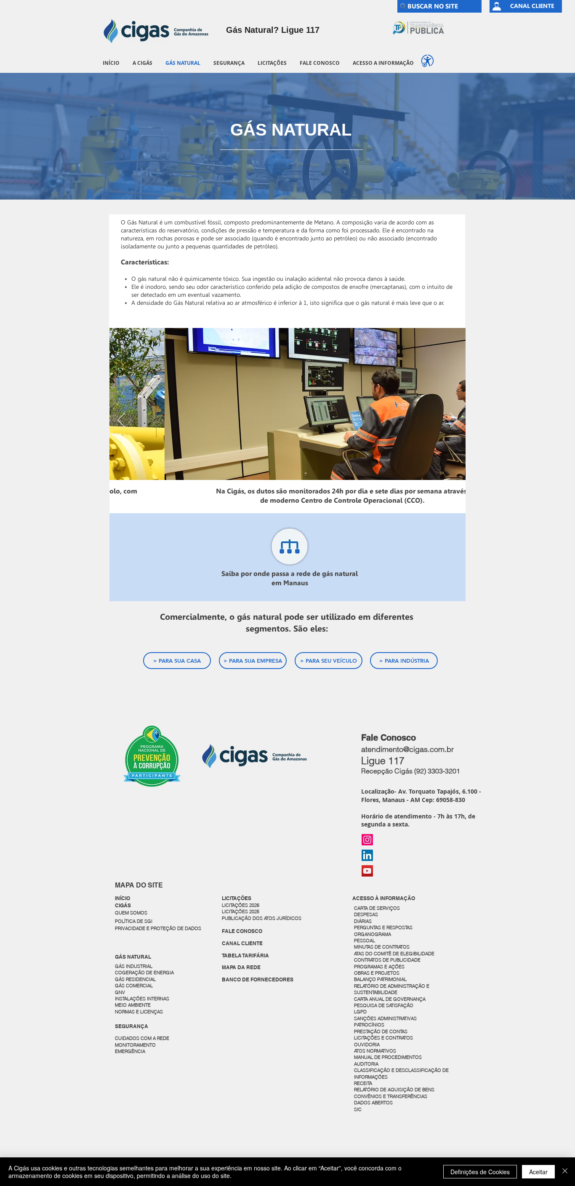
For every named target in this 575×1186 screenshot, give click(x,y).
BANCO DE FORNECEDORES (257, 979)
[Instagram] (367, 839)
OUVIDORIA (367, 1044)
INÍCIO (122, 898)
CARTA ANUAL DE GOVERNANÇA (390, 999)
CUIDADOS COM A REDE (142, 1038)
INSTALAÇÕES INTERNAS (142, 999)
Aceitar (538, 1171)
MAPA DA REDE (241, 967)
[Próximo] (454, 421)
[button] (142, 63)
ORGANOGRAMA (372, 934)
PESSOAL (364, 940)
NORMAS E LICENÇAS (139, 1012)
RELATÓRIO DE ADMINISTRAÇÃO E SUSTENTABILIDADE (391, 989)
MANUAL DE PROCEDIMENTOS (388, 1057)
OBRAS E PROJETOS (376, 973)
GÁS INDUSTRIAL (133, 966)
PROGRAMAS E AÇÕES (379, 967)
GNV (120, 992)
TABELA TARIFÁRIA (245, 955)
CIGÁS (123, 905)
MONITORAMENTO (135, 1045)
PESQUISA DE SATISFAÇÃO (383, 1005)
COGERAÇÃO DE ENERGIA (144, 972)
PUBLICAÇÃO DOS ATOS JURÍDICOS (261, 918)
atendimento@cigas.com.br (407, 749)
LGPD (360, 1012)
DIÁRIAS (363, 921)
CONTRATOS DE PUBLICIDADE (387, 960)
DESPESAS (366, 914)
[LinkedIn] (367, 855)
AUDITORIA (366, 1064)
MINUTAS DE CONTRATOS (382, 947)
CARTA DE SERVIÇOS (377, 908)
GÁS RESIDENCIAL (135, 979)
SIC (358, 1109)
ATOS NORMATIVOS (375, 1051)
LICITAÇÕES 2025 (240, 911)
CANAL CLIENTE (242, 943)
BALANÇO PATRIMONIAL (380, 979)
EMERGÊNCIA (130, 1051)
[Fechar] (565, 1171)
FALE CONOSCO (242, 931)
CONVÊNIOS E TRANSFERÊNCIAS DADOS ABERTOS (391, 1099)
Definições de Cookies (480, 1171)
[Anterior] (121, 421)
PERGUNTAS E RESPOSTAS (383, 927)
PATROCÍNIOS (369, 1025)
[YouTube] (367, 871)
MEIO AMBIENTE (133, 1005)
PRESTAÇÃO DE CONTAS (380, 1031)
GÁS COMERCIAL (134, 986)
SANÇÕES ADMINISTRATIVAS (385, 1018)
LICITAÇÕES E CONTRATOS (383, 1038)
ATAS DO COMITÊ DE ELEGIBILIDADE (394, 954)
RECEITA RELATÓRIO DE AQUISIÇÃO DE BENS (394, 1086)
